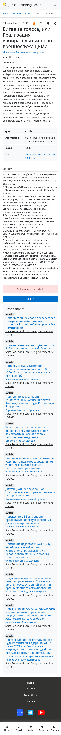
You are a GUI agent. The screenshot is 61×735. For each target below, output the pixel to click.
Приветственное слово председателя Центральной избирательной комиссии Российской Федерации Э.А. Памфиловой (30, 323)
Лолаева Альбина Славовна (21, 526)
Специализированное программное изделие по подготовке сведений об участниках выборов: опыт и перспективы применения (29, 463)
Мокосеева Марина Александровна (23, 52)
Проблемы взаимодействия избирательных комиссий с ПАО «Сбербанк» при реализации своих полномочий (28, 371)
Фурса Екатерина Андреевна (22, 560)
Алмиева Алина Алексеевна (21, 379)
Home (6, 13)
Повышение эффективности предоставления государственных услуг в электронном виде (28, 520)
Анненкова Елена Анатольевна (23, 471)
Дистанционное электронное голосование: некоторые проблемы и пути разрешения (30, 492)
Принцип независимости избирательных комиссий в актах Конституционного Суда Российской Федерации (29, 401)
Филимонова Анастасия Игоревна (25, 499)
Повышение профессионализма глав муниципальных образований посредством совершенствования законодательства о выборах (30, 614)
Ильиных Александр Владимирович (26, 591)
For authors (30, 695)
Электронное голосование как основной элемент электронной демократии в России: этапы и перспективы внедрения (26, 432)
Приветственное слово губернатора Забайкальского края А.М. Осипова (29, 346)
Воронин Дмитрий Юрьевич (22, 410)
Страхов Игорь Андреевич (20, 440)
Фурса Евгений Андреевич (21, 622)
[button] (34, 23)
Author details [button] (13, 57)
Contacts (30, 701)
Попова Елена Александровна (22, 659)
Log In (30, 298)
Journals (30, 689)
